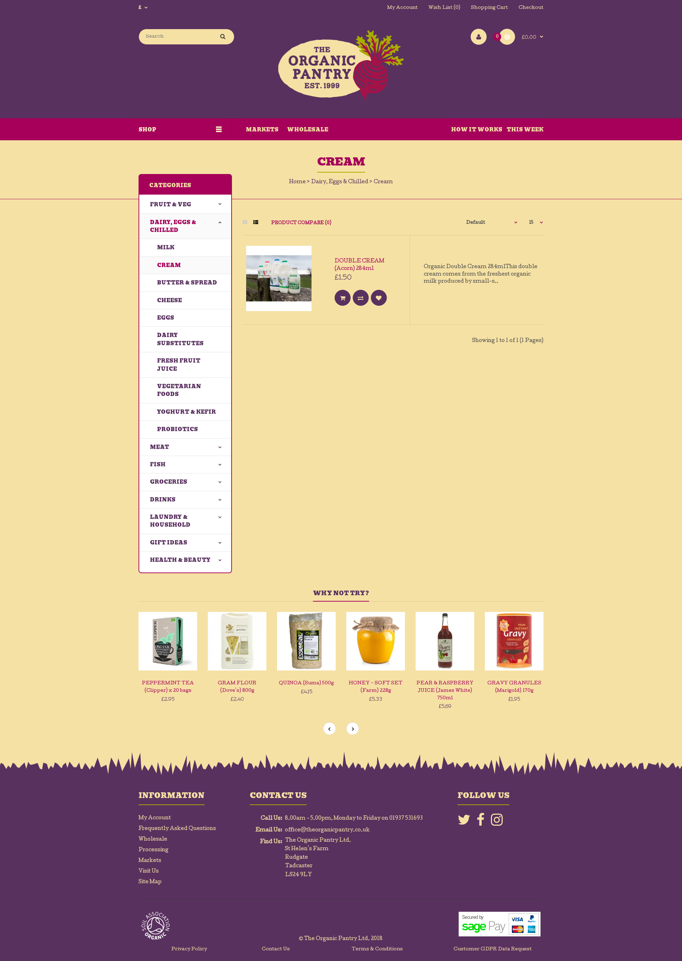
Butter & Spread (187, 283)
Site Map (150, 882)
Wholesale (153, 839)
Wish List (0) (444, 8)
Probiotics (177, 429)
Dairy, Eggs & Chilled (339, 182)
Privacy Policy (189, 949)
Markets (150, 860)
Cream (383, 182)
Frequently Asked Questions (177, 828)
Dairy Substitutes (180, 339)
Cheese (169, 300)
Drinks (162, 500)
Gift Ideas (168, 543)
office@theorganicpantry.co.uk (327, 830)
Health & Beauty (180, 560)
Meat (159, 447)
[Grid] (245, 223)
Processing (153, 850)
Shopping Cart (489, 8)
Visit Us (149, 871)
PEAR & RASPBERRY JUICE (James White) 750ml (445, 691)
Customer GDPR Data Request (493, 949)
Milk (165, 247)
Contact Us (276, 949)
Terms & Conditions (377, 949)
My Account (402, 8)
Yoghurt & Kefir (186, 412)
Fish (158, 464)
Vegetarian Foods (179, 390)
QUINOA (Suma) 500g (306, 683)
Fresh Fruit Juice (178, 365)
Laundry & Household (170, 521)
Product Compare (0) (301, 223)
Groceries (168, 482)
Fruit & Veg (170, 204)
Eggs (165, 318)
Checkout (531, 8)
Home (297, 182)
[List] (255, 223)
